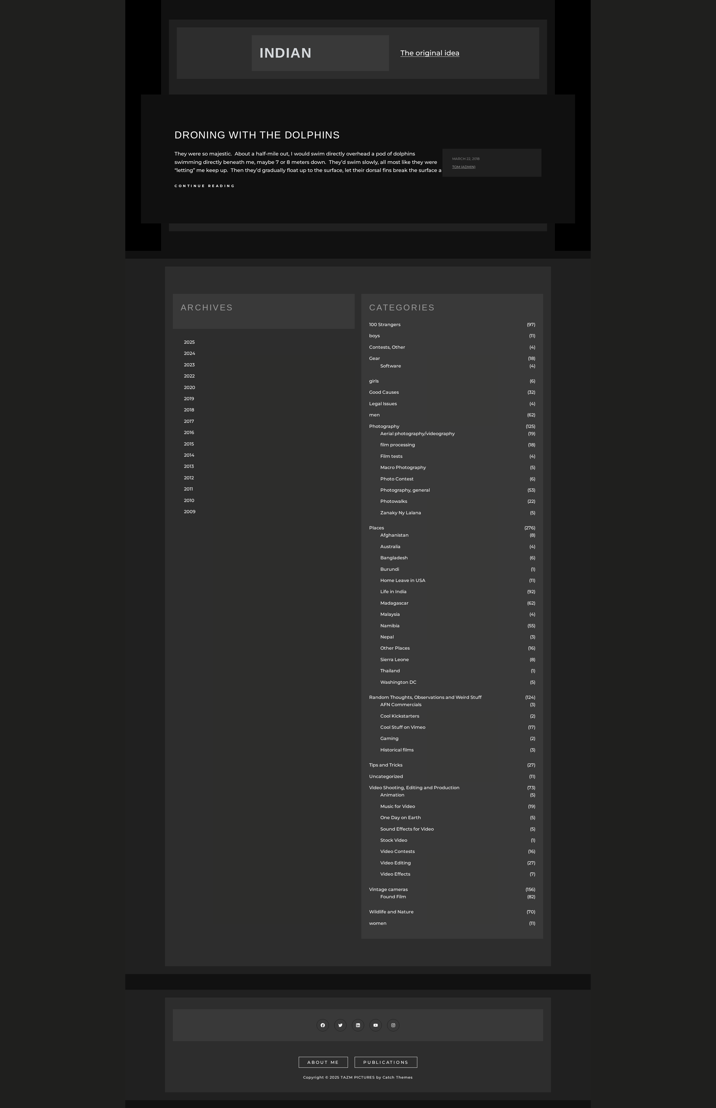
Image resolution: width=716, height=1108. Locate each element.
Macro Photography (403, 467)
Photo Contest (397, 479)
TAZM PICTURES (358, 1077)
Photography (384, 426)
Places (376, 528)
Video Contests (397, 851)
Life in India (393, 591)
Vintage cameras (388, 889)
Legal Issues (383, 403)
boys (374, 335)
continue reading (205, 186)
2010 (189, 500)
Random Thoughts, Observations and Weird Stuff (425, 697)
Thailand (390, 670)
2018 (189, 409)
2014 (189, 455)
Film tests (391, 456)
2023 (189, 364)
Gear (374, 358)
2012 (189, 477)
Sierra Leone (394, 659)
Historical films (397, 750)
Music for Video (397, 806)
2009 (190, 511)
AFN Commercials (400, 704)
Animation (392, 795)
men (374, 415)
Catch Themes (398, 1077)
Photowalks (393, 501)
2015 (189, 444)
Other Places (395, 648)
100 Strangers (385, 324)
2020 (189, 387)
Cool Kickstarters (399, 716)
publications (386, 1062)
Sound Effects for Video (407, 829)
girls (374, 381)
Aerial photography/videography (417, 433)
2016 (189, 432)
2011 (188, 489)
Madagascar (394, 603)
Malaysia (390, 614)
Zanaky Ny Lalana (400, 512)
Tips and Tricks (385, 765)
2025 (189, 342)
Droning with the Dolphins (257, 135)
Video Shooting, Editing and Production (414, 787)
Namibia (390, 625)
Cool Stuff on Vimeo (402, 727)
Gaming (389, 738)
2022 (189, 376)
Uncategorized (386, 776)
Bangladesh (394, 557)
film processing (397, 444)
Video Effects (395, 874)
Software (390, 366)
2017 (189, 421)
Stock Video (393, 840)
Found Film (393, 896)
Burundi (389, 569)
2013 (189, 466)
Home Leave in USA (402, 580)
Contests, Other (387, 347)
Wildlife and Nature (391, 911)
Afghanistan (394, 535)
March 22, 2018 (466, 159)
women (378, 923)
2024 (189, 353)
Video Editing (395, 863)
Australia (390, 546)
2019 (189, 398)
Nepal (387, 637)
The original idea (430, 53)
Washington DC (398, 682)
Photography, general (405, 490)
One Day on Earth (400, 817)
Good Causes (384, 392)
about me (323, 1062)
